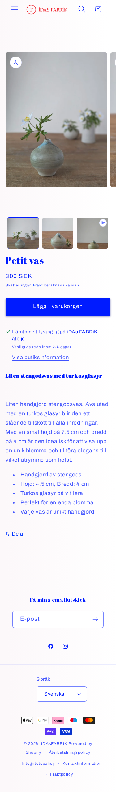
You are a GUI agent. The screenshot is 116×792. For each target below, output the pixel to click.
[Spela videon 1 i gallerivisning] (92, 233)
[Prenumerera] (95, 619)
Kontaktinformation (82, 763)
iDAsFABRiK (54, 743)
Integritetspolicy (38, 763)
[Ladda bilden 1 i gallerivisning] (23, 233)
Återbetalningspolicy (70, 752)
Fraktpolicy (61, 774)
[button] (15, 9)
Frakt (38, 285)
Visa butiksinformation (40, 357)
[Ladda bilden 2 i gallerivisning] (58, 233)
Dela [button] (17, 534)
